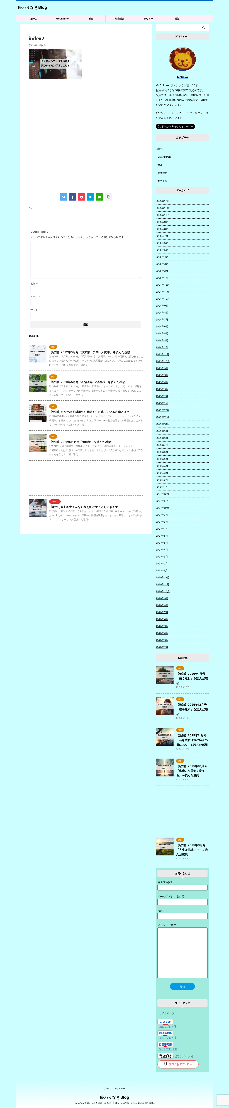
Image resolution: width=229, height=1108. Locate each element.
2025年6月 (162, 242)
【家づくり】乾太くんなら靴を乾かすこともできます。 (85, 507)
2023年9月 (162, 368)
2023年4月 (162, 382)
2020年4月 (162, 633)
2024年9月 (162, 305)
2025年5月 (162, 249)
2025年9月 (162, 221)
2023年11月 (162, 354)
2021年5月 (162, 542)
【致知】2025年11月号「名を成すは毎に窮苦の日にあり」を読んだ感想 (192, 740)
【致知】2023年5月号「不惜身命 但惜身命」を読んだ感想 (87, 382)
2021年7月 (162, 528)
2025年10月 (163, 214)
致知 (91, 18)
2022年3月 (162, 472)
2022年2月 (162, 479)
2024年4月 (162, 340)
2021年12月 (162, 493)
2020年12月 (162, 577)
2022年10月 (162, 424)
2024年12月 (162, 284)
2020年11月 (162, 584)
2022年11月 (162, 417)
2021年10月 (162, 507)
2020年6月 (162, 619)
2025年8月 (162, 228)
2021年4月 (162, 549)
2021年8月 (162, 521)
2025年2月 (162, 270)
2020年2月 (162, 647)
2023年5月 (162, 375)
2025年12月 (162, 201)
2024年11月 (162, 291)
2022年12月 (162, 410)
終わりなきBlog (32, 7)
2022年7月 (162, 444)
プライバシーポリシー (114, 1088)
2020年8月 (162, 605)
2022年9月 (162, 431)
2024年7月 (162, 319)
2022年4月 (162, 465)
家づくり (148, 18)
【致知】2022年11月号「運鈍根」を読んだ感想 (80, 442)
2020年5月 (162, 626)
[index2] (90, 197)
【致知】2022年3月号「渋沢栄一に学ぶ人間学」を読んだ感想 (89, 352)
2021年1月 (162, 570)
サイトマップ (166, 1013)
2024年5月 (162, 333)
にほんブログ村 (167, 1026)
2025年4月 (162, 256)
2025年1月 (162, 277)
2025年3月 (162, 263)
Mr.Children (62, 18)
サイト (34, 309)
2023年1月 (162, 403)
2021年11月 (162, 500)
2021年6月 (162, 535)
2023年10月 (163, 361)
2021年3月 (162, 556)
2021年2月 (162, 563)
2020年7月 (162, 612)
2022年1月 (162, 486)
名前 (34, 283)
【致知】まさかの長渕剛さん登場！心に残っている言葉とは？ (89, 412)
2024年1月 (162, 347)
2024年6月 (162, 326)
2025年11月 (162, 207)
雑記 (177, 18)
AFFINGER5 (148, 1103)
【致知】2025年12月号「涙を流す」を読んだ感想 (192, 709)
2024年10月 (163, 298)
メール (35, 296)
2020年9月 (162, 598)
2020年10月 (163, 591)
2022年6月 (162, 451)
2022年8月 (162, 438)
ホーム (33, 18)
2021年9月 (162, 514)
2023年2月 (162, 396)
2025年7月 (162, 235)
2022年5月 (162, 458)
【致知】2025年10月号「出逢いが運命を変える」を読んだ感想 (191, 770)
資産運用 (120, 18)
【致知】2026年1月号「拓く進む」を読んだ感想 (192, 678)
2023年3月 (162, 389)
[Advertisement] (86, 111)
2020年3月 (162, 640)
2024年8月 (162, 312)
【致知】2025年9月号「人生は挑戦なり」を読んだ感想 (192, 849)
